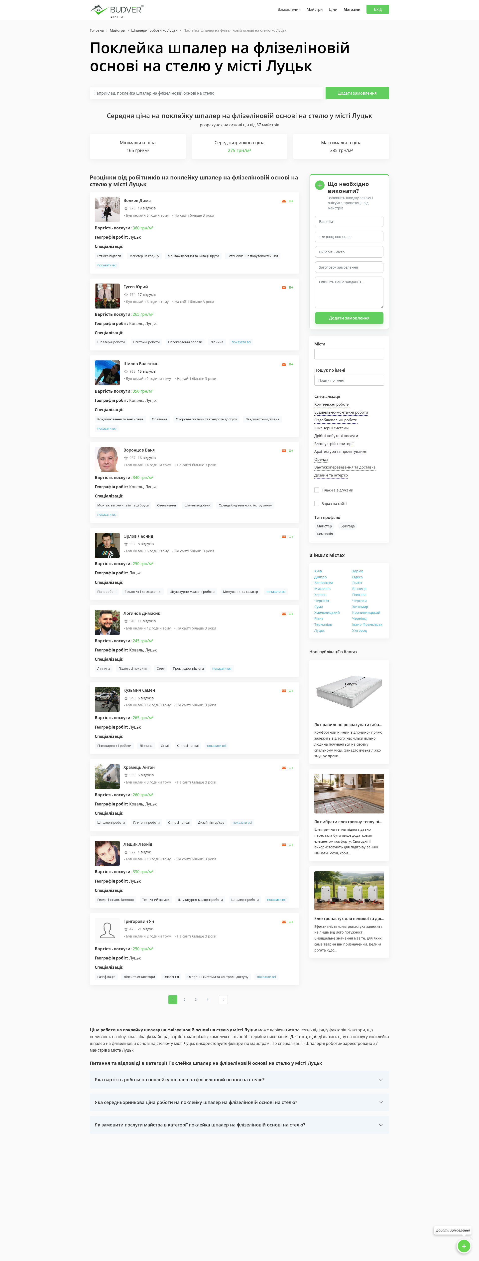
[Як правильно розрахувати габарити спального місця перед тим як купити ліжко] (349, 690)
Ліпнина (217, 342)
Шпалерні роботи (111, 342)
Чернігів (321, 600)
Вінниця (359, 588)
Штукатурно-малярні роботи (192, 591)
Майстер (324, 526)
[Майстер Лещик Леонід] (107, 853)
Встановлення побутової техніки (253, 256)
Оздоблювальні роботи (336, 419)
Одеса (357, 577)
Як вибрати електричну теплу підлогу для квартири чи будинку (378, 821)
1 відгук (144, 852)
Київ (318, 571)
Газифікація (106, 976)
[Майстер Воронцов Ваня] (107, 458)
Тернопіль (323, 624)
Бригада (348, 526)
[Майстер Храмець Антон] (107, 776)
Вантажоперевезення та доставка (344, 467)
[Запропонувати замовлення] (291, 201)
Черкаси (359, 600)
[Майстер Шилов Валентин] (107, 372)
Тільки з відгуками (337, 490)
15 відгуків (147, 371)
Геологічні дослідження (143, 591)
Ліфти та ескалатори (139, 976)
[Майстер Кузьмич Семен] (107, 699)
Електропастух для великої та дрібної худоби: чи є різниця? (374, 918)
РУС (121, 17)
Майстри (315, 9)
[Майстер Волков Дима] (107, 209)
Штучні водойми (197, 505)
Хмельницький (327, 612)
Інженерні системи (331, 427)
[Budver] (118, 9)
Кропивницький (366, 612)
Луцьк (319, 630)
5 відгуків (146, 775)
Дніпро (320, 577)
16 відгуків (147, 457)
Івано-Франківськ (367, 624)
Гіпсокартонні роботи (185, 342)
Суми (318, 606)
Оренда (321, 459)
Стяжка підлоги (109, 256)
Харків (357, 571)
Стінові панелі (188, 745)
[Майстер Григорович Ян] (107, 930)
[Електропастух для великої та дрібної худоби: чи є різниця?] (349, 891)
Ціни (333, 9)
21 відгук (145, 929)
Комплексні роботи (332, 404)
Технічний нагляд (155, 899)
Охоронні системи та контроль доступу (206, 419)
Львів (357, 582)
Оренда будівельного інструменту (245, 505)
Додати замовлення (357, 93)
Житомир (360, 606)
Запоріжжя (323, 582)
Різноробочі (106, 591)
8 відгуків (146, 543)
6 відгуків (146, 698)
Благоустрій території (334, 443)
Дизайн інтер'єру (211, 822)
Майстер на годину (144, 256)
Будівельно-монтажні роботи (341, 412)
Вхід (378, 9)
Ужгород (359, 630)
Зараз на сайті (334, 503)
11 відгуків (147, 621)
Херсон (320, 594)
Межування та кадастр (240, 591)
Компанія (325, 533)
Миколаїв (322, 588)
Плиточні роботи (146, 342)
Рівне (319, 618)
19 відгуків (147, 208)
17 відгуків (147, 294)
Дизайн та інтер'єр (331, 475)
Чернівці (359, 618)
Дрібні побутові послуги (336, 435)
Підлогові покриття (133, 668)
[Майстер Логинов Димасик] (107, 622)
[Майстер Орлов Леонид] (107, 545)
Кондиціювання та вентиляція (120, 419)
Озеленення (166, 505)
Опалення (159, 419)
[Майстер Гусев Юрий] (107, 295)
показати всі (106, 265)
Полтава (359, 594)
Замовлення (289, 9)
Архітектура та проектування (340, 451)
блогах (351, 651)
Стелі (160, 668)
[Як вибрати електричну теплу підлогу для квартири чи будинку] (349, 793)
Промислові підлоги (188, 668)
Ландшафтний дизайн (262, 419)
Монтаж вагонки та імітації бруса (193, 256)
